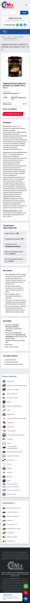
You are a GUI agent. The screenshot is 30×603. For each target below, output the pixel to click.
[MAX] (25, 25)
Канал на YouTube (16, 574)
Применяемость (8, 503)
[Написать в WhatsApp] (26, 586)
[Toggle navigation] (4, 32)
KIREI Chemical (7, 104)
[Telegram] (21, 25)
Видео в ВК (8, 574)
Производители (21, 572)
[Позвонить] (26, 592)
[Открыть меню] (26, 5)
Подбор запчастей (11, 572)
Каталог (3, 572)
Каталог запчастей (9, 376)
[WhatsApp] (17, 25)
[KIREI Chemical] (24, 104)
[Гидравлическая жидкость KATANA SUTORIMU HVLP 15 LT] (15, 66)
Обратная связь (15, 575)
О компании (25, 574)
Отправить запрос (12, 114)
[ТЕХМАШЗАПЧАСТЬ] (7, 5)
